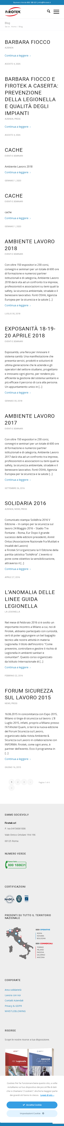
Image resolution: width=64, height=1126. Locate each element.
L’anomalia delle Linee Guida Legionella (30, 599)
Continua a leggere (16, 55)
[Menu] (54, 11)
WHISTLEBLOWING (15, 1011)
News (17, 509)
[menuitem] (47, 11)
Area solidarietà (13, 989)
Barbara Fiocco (27, 42)
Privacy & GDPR (13, 1005)
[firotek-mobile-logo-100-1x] (26, 11)
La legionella (12, 611)
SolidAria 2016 (25, 503)
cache (14, 150)
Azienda (9, 47)
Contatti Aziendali (14, 1000)
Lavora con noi (13, 995)
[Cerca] (47, 11)
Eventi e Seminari (14, 341)
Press (17, 119)
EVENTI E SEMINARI (14, 156)
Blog (7, 23)
